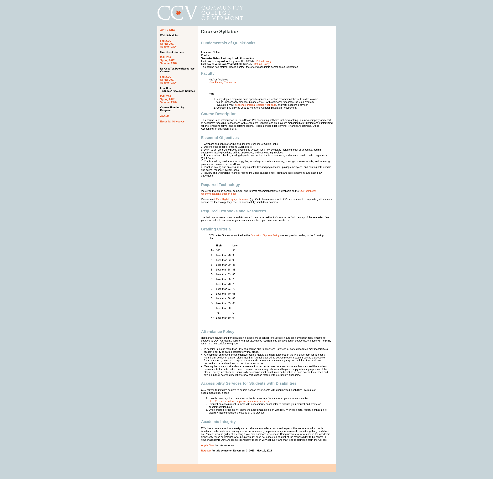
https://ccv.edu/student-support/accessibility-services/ (239, 401)
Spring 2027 (167, 43)
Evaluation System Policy (265, 235)
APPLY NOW (167, 30)
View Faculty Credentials (222, 82)
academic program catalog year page (255, 104)
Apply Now (207, 445)
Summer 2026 (168, 46)
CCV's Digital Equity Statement (231, 199)
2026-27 (164, 115)
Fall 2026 (165, 40)
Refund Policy (264, 61)
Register (206, 450)
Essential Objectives (172, 121)
